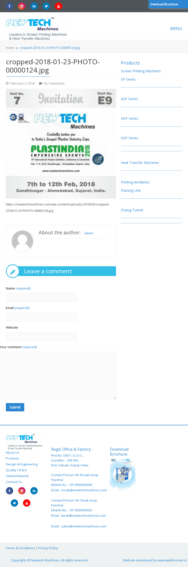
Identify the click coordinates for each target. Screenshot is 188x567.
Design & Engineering (21, 464)
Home (10, 48)
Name (18, 288)
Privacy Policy (48, 548)
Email (18, 308)
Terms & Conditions (20, 548)
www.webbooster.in (172, 560)
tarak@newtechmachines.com (83, 515)
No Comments (54, 83)
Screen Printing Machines (141, 71)
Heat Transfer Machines (140, 162)
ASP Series (129, 98)
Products (130, 63)
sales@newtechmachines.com (83, 526)
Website (12, 327)
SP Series (128, 79)
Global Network (17, 476)
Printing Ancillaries (135, 182)
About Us (12, 452)
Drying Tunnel (132, 210)
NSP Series (129, 118)
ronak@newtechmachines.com (84, 490)
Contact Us (14, 482)
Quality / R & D (16, 470)
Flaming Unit (131, 190)
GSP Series (129, 138)
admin (88, 233)
